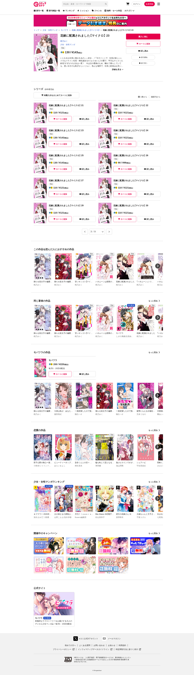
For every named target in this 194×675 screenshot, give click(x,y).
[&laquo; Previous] (85, 232)
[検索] (106, 4)
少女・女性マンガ (67, 44)
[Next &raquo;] (109, 232)
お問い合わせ (99, 645)
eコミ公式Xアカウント (86, 639)
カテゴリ (128, 11)
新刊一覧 (40, 11)
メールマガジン (114, 639)
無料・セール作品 (114, 11)
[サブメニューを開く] (158, 4)
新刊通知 (144, 57)
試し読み (144, 51)
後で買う (144, 63)
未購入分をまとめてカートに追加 (58, 95)
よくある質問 (84, 645)
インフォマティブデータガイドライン (93, 649)
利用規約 (122, 645)
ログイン (137, 4)
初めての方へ (70, 645)
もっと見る (153, 301)
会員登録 (149, 4)
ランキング (70, 11)
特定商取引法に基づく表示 (128, 649)
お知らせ (111, 645)
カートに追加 (144, 44)
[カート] (127, 4)
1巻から (144, 97)
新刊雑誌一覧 (54, 11)
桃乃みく (64, 41)
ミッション (84, 11)
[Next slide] (157, 266)
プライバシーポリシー (64, 649)
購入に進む (143, 36)
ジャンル (98, 11)
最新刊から (155, 97)
